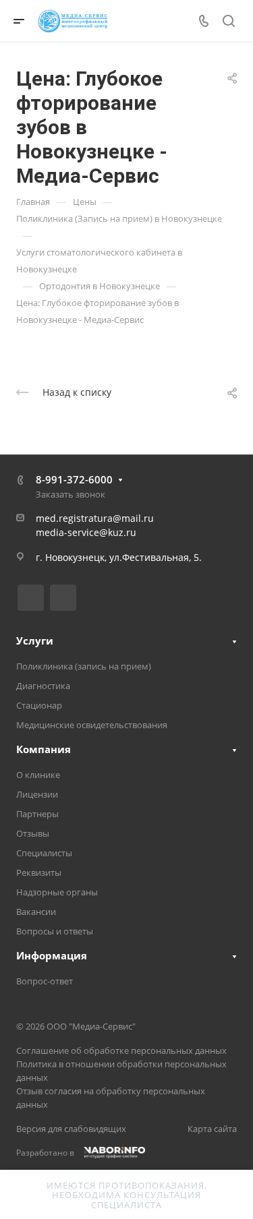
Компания (43, 749)
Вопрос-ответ (44, 981)
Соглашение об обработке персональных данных (121, 1050)
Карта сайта (212, 1129)
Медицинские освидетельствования (91, 725)
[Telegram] (63, 598)
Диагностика (43, 686)
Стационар (39, 705)
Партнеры (37, 814)
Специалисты (44, 853)
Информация (51, 955)
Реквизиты (38, 872)
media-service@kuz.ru (86, 532)
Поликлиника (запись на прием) (83, 666)
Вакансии (36, 911)
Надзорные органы (57, 892)
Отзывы (32, 833)
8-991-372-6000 (74, 479)
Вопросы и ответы (54, 931)
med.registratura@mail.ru (95, 518)
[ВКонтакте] (31, 598)
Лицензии (37, 794)
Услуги (34, 640)
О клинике (38, 775)
